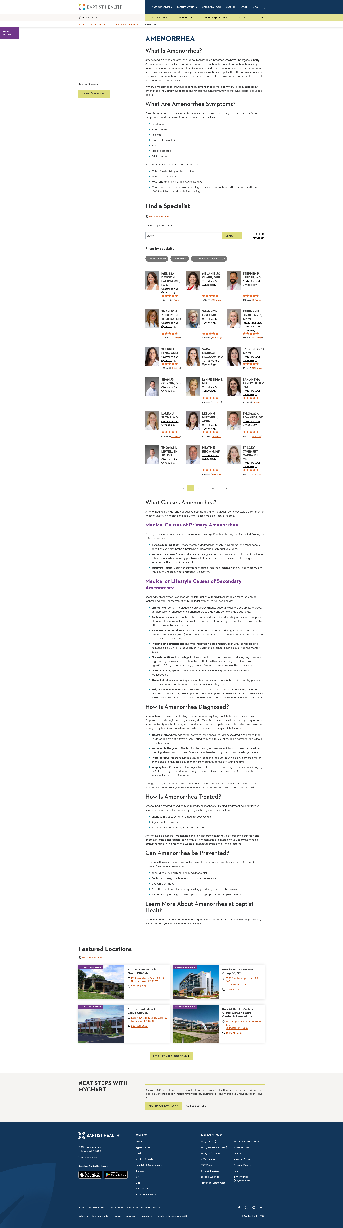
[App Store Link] (90, 1175)
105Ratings (175, 337)
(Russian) (210, 1171)
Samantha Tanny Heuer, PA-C (254, 383)
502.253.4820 (198, 1106)
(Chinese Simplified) (214, 1147)
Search (230, 235)
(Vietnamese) (213, 1182)
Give (261, 17)
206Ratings (217, 337)
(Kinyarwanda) (242, 1178)
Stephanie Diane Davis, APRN (252, 315)
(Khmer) (242, 1159)
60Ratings (175, 436)
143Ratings (257, 337)
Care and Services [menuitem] (162, 7)
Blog (138, 1182)
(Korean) (209, 1159)
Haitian (237, 1153)
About (139, 1141)
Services (140, 1153)
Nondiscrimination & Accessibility (173, 1216)
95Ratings (256, 436)
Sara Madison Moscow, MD (212, 353)
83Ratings (216, 474)
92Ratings (256, 474)
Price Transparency (146, 1194)
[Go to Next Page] (227, 488)
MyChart (243, 17)
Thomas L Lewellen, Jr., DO (169, 451)
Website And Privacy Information (93, 1216)
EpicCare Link (143, 1188)
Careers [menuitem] (230, 7)
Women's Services (93, 93)
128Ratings (175, 300)
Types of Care (143, 1147)
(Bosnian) (243, 1165)
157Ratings (216, 402)
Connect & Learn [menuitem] (211, 7)
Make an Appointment (216, 17)
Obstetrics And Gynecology (209, 258)
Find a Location (159, 17)
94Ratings (216, 300)
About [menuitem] (243, 7)
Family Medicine (157, 258)
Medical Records (144, 1159)
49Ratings (175, 368)
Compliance (146, 1216)
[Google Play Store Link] (116, 1175)
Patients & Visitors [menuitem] (187, 7)
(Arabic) (208, 1141)
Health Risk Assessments (149, 1165)
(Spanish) (211, 1176)
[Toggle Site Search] (263, 7)
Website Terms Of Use (124, 1216)
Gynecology (180, 258)
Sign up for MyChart (162, 1106)
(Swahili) (243, 1147)
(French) (210, 1153)
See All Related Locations (170, 1056)
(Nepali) (208, 1165)
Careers (140, 1171)
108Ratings (257, 402)
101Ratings (256, 300)
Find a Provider (186, 17)
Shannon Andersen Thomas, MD (171, 315)
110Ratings (216, 436)
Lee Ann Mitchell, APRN (210, 417)
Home (81, 1207)
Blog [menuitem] (255, 7)
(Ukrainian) (249, 1141)
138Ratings (257, 368)
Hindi (236, 1171)
